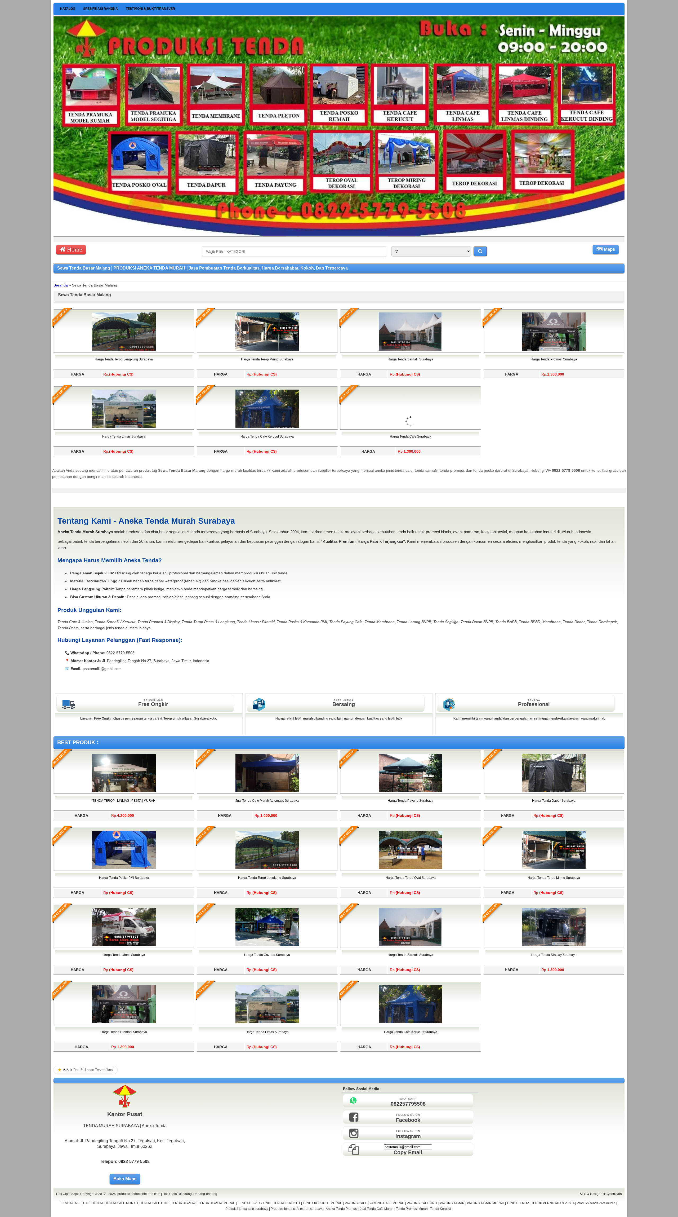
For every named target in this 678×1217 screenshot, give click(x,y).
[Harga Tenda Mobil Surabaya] (124, 945)
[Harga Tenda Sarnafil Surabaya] (410, 349)
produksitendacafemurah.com (139, 1194)
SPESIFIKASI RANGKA (100, 9)
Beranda (60, 285)
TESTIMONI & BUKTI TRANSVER (150, 9)
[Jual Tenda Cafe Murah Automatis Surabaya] (267, 791)
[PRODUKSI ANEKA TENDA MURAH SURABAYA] (339, 234)
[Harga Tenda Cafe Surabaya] (410, 452)
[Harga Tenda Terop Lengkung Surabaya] (124, 349)
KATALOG (67, 9)
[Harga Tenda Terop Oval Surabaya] (410, 868)
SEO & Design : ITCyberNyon (601, 1194)
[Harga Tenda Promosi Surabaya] (554, 349)
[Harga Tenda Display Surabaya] (554, 945)
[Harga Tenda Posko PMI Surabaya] (124, 868)
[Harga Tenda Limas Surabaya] (124, 427)
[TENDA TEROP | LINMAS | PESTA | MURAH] (124, 791)
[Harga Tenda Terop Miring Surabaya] (267, 349)
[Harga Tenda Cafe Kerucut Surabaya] (267, 427)
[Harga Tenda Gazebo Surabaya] (267, 945)
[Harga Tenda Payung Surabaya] (410, 791)
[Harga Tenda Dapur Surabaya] (554, 791)
